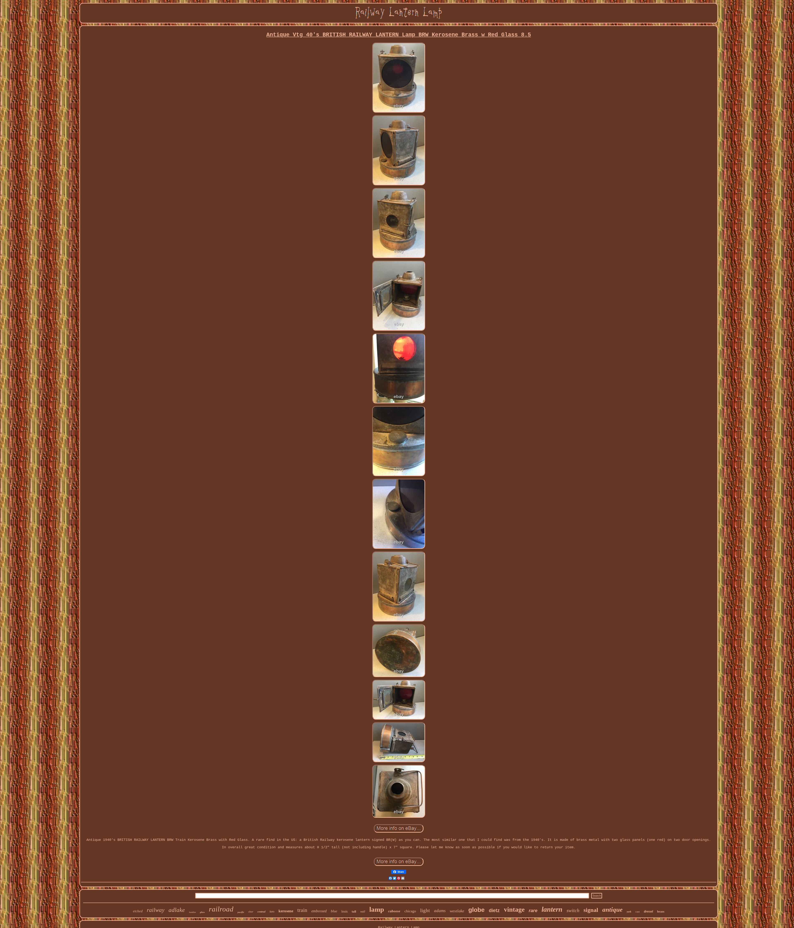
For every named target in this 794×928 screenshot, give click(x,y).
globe (476, 909)
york (629, 911)
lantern (552, 909)
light (425, 910)
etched (138, 911)
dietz (494, 910)
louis (344, 911)
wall (362, 911)
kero (272, 911)
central (261, 911)
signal (591, 910)
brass (660, 911)
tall (354, 911)
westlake (457, 911)
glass (202, 912)
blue (334, 911)
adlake (177, 910)
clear (250, 911)
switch (573, 910)
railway (155, 910)
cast (637, 911)
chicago (410, 911)
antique (612, 909)
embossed (319, 911)
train (302, 910)
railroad (221, 909)
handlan (192, 912)
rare (533, 910)
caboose (394, 911)
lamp (376, 909)
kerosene (286, 911)
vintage (514, 909)
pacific (241, 912)
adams (440, 910)
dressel (648, 911)
